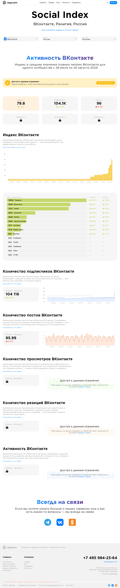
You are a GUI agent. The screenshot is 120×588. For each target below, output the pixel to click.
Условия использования (27, 585)
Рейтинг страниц (9, 566)
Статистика (7, 562)
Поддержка (76, 2)
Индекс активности (10, 568)
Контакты (66, 2)
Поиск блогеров (9, 564)
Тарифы (51, 2)
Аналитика (7, 570)
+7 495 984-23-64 (100, 558)
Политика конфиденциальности (51, 585)
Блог (58, 2)
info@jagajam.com (110, 562)
